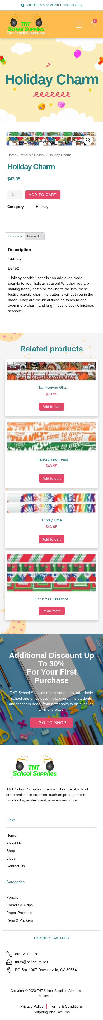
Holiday (39, 155)
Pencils (25, 155)
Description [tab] (15, 236)
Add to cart (43, 194)
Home (11, 155)
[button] (79, 24)
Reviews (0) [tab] (34, 236)
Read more (51, 611)
